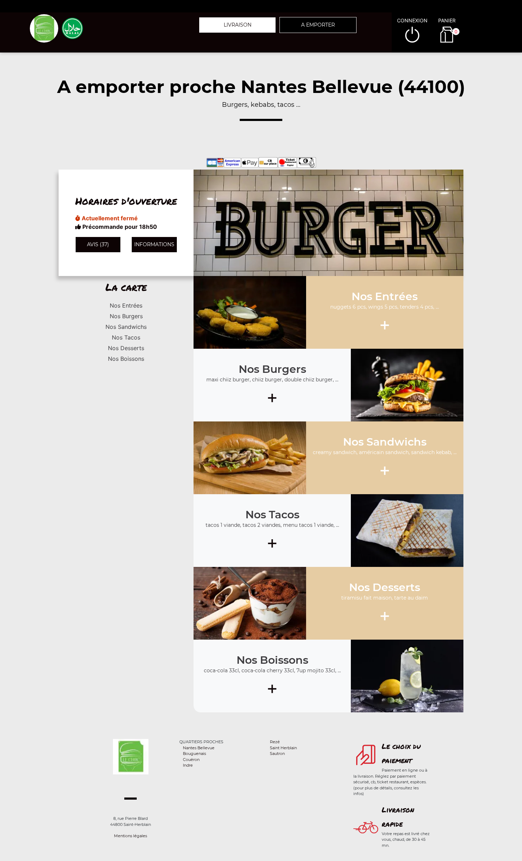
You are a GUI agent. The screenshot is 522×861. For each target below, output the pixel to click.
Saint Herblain (283, 747)
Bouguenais (194, 753)
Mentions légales (130, 835)
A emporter (318, 25)
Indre (188, 765)
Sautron (277, 753)
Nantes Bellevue (198, 747)
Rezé (275, 741)
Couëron (191, 759)
